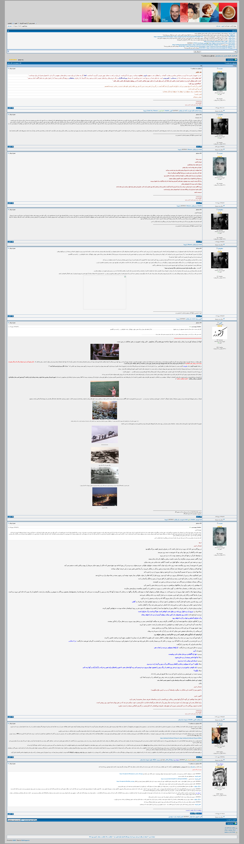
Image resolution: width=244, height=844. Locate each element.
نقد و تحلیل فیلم (219, 55)
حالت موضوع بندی (17, 63)
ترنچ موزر (171, 816)
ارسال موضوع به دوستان (229, 829)
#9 (8, 763)
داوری (145, 75)
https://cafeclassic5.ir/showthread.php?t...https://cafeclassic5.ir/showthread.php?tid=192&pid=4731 (210, 46)
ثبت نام (218, 26)
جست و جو (32, 23)
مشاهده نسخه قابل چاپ (230, 827)
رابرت (175, 816)
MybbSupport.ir (25, 840)
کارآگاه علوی (153, 759)
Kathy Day (150, 110)
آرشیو (95, 836)
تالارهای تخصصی (227, 55)
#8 (8, 723)
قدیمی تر (233, 819)
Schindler (167, 110)
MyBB (14, 840)
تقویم (16, 23)
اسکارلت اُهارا (195, 110)
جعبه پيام (10, 26)
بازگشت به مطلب (101, 836)
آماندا (186, 110)
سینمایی (174, 78)
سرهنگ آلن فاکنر (169, 759)
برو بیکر (221, 723)
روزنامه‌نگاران (122, 78)
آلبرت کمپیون (198, 816)
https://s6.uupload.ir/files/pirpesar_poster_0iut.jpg (131, 773)
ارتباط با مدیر (152, 836)
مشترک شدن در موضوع (230, 832)
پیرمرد (158, 759)
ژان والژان (181, 110)
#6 (8, 322)
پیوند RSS (91, 836)
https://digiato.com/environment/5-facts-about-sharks (222, 43)
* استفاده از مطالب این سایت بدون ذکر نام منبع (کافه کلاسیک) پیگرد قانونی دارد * (130, 836)
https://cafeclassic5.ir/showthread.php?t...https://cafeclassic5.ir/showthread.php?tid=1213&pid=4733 (178, 36)
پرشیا (200, 110)
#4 (8, 209)
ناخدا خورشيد (199, 519)
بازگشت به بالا (109, 836)
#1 (8, 68)
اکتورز (171, 110)
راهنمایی (10, 23)
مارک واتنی (180, 719)
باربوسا (145, 110)
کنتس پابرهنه (232, 33)
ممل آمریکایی (231, 38)
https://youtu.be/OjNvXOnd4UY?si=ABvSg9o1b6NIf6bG (174, 778)
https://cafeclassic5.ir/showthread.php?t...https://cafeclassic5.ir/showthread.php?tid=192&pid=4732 (196, 44)
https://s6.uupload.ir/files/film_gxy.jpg (125, 781)
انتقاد (85, 75)
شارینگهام (232, 35)
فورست (189, 110)
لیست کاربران (23, 23)
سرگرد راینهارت (197, 786)
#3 (8, 153)
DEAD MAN (232, 36)
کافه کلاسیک (234, 55)
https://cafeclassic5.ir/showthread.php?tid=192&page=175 (221, 48)
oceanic (221, 68)
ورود (223, 26)
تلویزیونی (166, 78)
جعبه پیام (193, 766)
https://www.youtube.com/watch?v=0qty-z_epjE (216, 41)
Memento (155, 110)
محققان (71, 78)
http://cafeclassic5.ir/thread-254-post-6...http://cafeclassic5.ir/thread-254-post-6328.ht (181, 738)
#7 (8, 523)
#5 (8, 248)
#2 (8, 114)
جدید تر (228, 819)
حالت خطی (10, 63)
